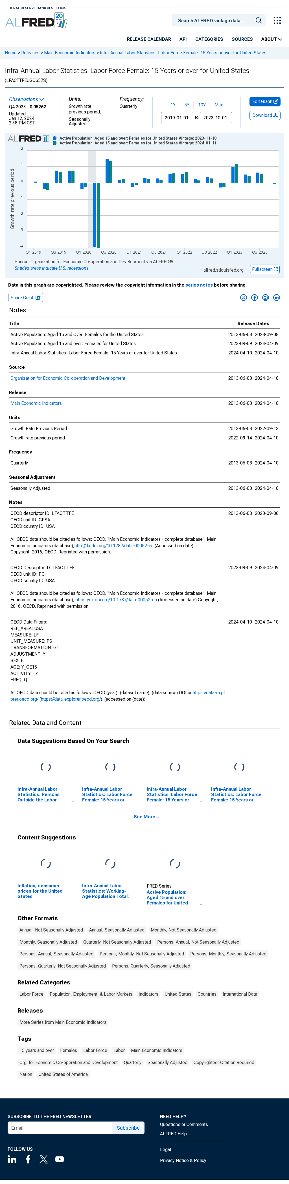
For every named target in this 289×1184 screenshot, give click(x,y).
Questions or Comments (184, 1124)
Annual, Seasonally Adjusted (116, 930)
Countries (207, 994)
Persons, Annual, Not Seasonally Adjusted (198, 942)
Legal (165, 1149)
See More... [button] (146, 816)
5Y (186, 105)
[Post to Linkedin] (276, 297)
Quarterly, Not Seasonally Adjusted (117, 942)
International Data (240, 994)
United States (178, 994)
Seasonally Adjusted (167, 1062)
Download (262, 115)
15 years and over (36, 1050)
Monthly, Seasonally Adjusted (48, 942)
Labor (119, 1050)
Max (218, 105)
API (183, 39)
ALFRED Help (173, 1133)
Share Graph (23, 297)
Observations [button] (24, 99)
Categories (209, 39)
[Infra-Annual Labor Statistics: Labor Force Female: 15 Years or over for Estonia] (110, 767)
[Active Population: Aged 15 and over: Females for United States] (175, 863)
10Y (202, 105)
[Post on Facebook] (254, 297)
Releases (30, 52)
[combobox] (220, 20)
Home (11, 52)
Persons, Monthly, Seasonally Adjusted (228, 954)
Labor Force (31, 994)
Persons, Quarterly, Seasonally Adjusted (151, 966)
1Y (173, 105)
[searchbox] (220, 21)
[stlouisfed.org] (35, 7)
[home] (37, 20)
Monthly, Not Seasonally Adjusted (183, 930)
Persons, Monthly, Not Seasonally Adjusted (142, 954)
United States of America (63, 1074)
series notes (199, 285)
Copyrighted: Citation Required (224, 1062)
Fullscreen (263, 269)
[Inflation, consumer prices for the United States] (45, 863)
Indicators (148, 994)
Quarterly (132, 1062)
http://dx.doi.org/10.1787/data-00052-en (114, 545)
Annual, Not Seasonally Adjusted (51, 930)
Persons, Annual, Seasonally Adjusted (56, 954)
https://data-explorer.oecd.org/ (71, 699)
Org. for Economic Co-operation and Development (68, 1062)
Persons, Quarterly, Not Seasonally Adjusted (62, 966)
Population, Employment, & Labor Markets (91, 994)
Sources (242, 39)
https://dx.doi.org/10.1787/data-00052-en (116, 599)
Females (68, 1050)
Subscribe (128, 1128)
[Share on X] (243, 297)
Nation (25, 1074)
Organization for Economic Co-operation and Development (67, 378)
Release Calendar (149, 39)
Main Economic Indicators (69, 52)
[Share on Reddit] (265, 297)
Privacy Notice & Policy (183, 1160)
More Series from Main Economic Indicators (62, 1022)
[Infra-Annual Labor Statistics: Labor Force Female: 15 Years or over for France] (175, 767)
